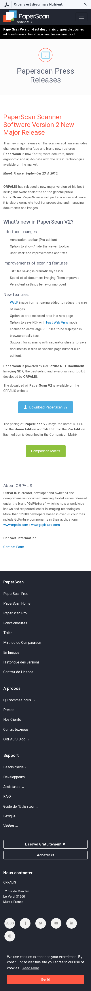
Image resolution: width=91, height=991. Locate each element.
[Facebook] (25, 923)
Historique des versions (21, 662)
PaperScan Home (16, 603)
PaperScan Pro (15, 613)
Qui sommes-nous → (19, 700)
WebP (14, 303)
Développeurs (14, 777)
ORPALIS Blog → (16, 739)
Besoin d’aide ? (14, 767)
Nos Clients (12, 719)
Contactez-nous (15, 729)
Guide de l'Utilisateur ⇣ (20, 806)
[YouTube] (56, 923)
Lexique (9, 816)
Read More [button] (30, 968)
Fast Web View (57, 322)
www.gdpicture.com (45, 525)
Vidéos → (10, 826)
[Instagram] (9, 936)
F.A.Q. (7, 796)
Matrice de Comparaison (22, 642)
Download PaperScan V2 (48, 407)
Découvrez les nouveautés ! (55, 34)
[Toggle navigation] (81, 16)
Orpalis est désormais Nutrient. (38, 4)
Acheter (44, 855)
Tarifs (7, 633)
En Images (11, 652)
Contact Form (13, 547)
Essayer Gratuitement (44, 844)
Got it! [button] (45, 979)
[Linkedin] (71, 923)
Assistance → (14, 787)
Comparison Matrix (45, 451)
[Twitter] (40, 923)
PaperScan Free (15, 594)
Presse (8, 710)
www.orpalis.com (16, 525)
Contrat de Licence (18, 672)
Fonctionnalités (15, 623)
